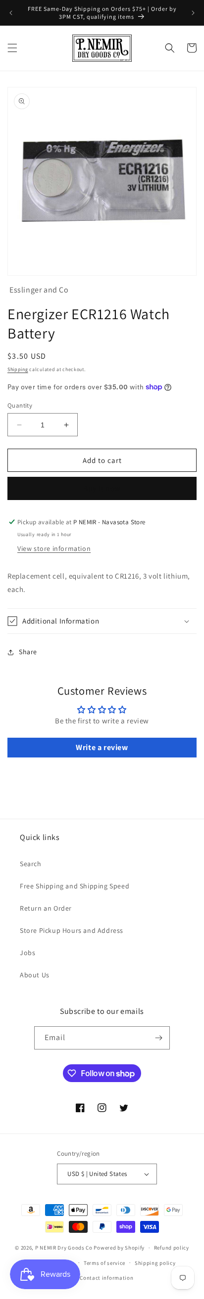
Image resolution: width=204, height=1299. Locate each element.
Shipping (17, 369)
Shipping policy (155, 1262)
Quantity (19, 405)
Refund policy (171, 1247)
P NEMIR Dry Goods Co (64, 1247)
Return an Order (46, 908)
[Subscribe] (158, 1037)
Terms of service (104, 1262)
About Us (35, 974)
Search (31, 863)
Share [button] (28, 651)
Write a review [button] (102, 747)
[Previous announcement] (11, 13)
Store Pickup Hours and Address (71, 930)
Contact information (106, 1277)
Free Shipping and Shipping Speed (74, 885)
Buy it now (102, 488)
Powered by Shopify (119, 1247)
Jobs (27, 952)
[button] (12, 48)
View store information (54, 548)
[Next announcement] (193, 13)
